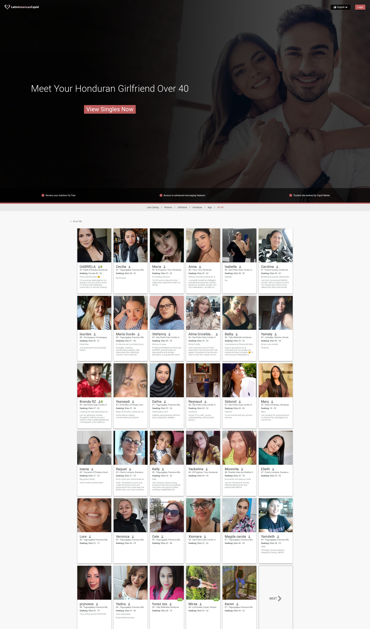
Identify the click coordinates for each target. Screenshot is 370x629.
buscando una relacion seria (238, 479)
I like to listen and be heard (91, 483)
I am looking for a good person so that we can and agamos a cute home (275, 417)
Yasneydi (123, 402)
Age (210, 207)
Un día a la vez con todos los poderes (130, 344)
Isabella (231, 267)
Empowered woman (125, 617)
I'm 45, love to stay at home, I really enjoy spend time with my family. (166, 282)
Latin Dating (153, 207)
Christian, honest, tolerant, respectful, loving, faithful (273, 551)
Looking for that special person (94, 412)
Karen (229, 604)
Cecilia (121, 267)
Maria (156, 267)
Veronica (123, 537)
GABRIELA (88, 267)
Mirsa (192, 604)
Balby (229, 334)
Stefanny (159, 334)
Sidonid (230, 402)
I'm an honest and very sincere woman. (238, 416)
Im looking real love (161, 277)
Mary (265, 402)
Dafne (157, 402)
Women (168, 207)
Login (360, 7)
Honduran (197, 207)
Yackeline (195, 469)
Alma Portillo (194, 344)
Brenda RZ (88, 402)
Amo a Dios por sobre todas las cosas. (130, 479)
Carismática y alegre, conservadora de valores (127, 416)
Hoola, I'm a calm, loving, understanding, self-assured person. (201, 417)
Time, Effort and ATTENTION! (93, 614)
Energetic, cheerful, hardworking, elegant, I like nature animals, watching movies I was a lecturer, (127, 351)
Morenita (232, 469)
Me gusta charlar (87, 479)
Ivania (84, 469)
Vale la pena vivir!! (160, 412)
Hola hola (84, 344)
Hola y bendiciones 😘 (90, 277)
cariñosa (192, 412)
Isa (226, 280)
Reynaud (195, 402)
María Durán (125, 334)
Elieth (265, 469)
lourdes (85, 334)
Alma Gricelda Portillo (200, 334)
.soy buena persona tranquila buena (93, 349)
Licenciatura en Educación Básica (239, 344)
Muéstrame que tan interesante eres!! (275, 277)
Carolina (267, 267)
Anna (192, 267)
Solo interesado (123, 614)
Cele (155, 537)
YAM (263, 546)
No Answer (121, 278)
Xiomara (195, 537)
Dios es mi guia (159, 344)
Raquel (121, 469)
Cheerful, (265, 348)
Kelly (156, 469)
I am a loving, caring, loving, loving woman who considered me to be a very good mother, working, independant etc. (166, 486)
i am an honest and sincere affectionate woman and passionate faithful (237, 485)
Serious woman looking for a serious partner (203, 277)
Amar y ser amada (269, 344)
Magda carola (235, 537)
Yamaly (266, 334)
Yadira (121, 604)
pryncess (87, 604)
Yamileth (268, 537)
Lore (83, 537)
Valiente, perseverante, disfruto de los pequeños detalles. (166, 416)
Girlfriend (182, 207)
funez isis (159, 604)
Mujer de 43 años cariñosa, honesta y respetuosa (130, 412)
